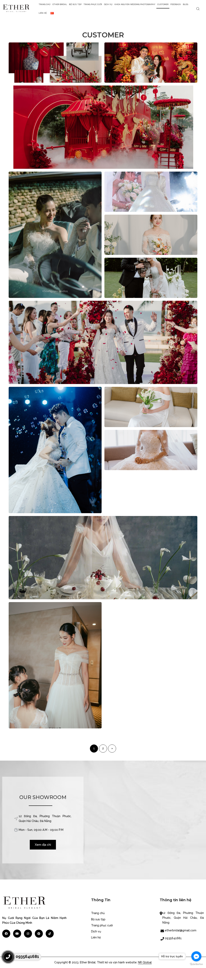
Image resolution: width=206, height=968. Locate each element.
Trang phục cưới (92, 4)
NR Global (145, 962)
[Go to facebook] (196, 956)
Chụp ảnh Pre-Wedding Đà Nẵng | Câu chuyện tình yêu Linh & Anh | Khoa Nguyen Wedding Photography (150, 307)
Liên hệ (43, 13)
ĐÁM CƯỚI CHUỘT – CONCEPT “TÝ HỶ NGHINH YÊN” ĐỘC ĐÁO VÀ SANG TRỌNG (103, 139)
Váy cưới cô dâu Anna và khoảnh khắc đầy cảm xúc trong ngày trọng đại (103, 355)
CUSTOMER (162, 4)
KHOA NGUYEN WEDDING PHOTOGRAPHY (134, 4)
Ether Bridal (60, 4)
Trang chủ (44, 4)
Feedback (175, 4)
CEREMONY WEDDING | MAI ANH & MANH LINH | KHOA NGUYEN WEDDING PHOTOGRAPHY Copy (55, 479)
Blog (185, 4)
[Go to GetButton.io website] (196, 964)
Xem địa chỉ (43, 844)
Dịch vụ (108, 4)
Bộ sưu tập (75, 4)
